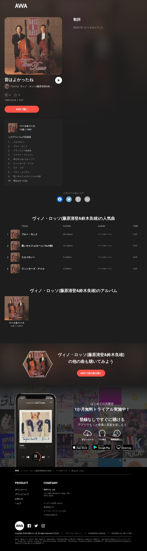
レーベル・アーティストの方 (55, 511)
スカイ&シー (19, 141)
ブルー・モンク (20, 146)
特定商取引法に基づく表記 (121, 533)
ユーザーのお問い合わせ (53, 503)
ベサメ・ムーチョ (21, 171)
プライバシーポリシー (73, 533)
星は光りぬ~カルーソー (24, 159)
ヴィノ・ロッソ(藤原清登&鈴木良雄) (39, 86)
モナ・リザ (18, 167)
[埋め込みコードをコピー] (87, 199)
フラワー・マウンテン (23, 154)
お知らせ (19, 498)
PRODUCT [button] (21, 483)
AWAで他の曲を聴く (91, 373)
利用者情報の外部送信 (97, 533)
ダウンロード (21, 489)
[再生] (58, 80)
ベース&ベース (27, 126)
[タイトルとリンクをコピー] (78, 199)
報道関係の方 (49, 507)
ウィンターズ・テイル (23, 163)
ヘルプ (18, 503)
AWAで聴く (22, 109)
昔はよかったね (77, 470)
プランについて (22, 494)
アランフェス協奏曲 (22, 150)
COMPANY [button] (51, 483)
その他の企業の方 (50, 514)
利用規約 (55, 533)
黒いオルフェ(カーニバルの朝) (27, 176)
